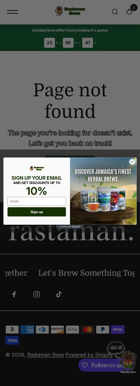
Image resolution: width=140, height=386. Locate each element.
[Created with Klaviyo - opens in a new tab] (70, 227)
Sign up (37, 211)
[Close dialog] (132, 162)
